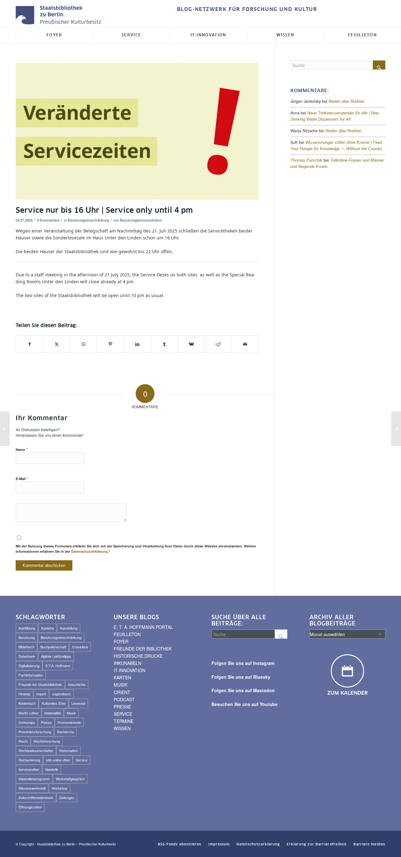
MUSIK (121, 685)
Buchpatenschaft (53, 646)
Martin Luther (28, 712)
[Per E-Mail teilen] (245, 344)
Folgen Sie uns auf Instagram (242, 663)
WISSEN (122, 728)
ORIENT (122, 692)
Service (81, 759)
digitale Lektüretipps (56, 656)
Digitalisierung (28, 665)
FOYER (121, 641)
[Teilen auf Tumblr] (164, 344)
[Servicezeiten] (137, 131)
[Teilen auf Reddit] (218, 344)
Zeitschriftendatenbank (35, 797)
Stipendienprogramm (34, 778)
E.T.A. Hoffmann (57, 665)
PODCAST (124, 699)
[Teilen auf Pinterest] (110, 344)
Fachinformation (30, 674)
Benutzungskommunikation (141, 219)
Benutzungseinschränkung (88, 219)
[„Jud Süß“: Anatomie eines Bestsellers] (396, 428)
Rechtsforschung (47, 741)
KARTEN (122, 677)
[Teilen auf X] (56, 344)
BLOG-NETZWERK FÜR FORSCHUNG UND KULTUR (247, 9)
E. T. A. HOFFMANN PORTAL (143, 627)
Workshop (59, 788)
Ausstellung (68, 627)
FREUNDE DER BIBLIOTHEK (143, 648)
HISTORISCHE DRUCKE (138, 656)
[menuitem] (245, 9)
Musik (71, 712)
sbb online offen (58, 759)
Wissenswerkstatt (32, 788)
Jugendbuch (61, 693)
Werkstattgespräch (70, 778)
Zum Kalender (347, 693)
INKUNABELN (127, 663)
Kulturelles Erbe (53, 703)
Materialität (52, 712)
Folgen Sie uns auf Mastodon (243, 690)
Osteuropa (26, 722)
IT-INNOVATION (129, 670)
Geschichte (77, 684)
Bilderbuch (26, 646)
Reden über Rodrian (346, 101)
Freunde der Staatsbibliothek (40, 684)
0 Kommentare (48, 219)
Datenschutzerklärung (89, 551)
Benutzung (26, 637)
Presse (46, 722)
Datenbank (26, 656)
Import (41, 693)
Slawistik (51, 769)
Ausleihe (47, 627)
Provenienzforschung (34, 731)
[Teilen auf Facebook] (29, 344)
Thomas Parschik (306, 160)
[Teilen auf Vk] (191, 344)
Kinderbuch (27, 703)
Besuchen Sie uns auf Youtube (244, 704)
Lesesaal (78, 703)
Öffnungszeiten (30, 806)
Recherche (65, 731)
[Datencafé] (5, 428)
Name (22, 449)
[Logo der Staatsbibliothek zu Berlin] (60, 15)
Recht (23, 741)
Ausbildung (26, 627)
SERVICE (123, 714)
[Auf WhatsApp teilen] (83, 344)
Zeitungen (66, 797)
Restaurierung (29, 759)
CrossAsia (80, 646)
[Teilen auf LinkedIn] (137, 344)
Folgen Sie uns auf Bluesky (240, 677)
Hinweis (24, 693)
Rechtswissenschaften (35, 750)
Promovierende (69, 722)
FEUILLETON (127, 634)
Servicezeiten (28, 769)
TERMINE (123, 721)
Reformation (68, 750)
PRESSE (122, 706)
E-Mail (22, 478)
